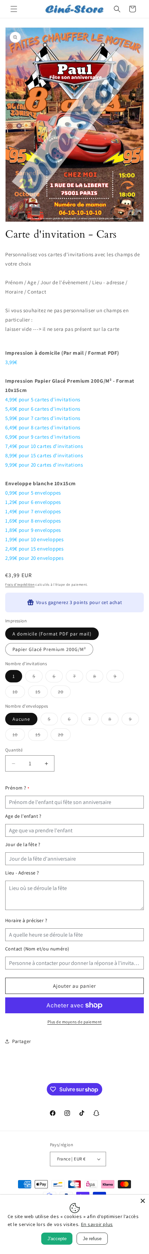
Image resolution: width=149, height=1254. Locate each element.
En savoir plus (97, 1224)
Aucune (21, 719)
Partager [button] (21, 1041)
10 (18, 693)
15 (41, 693)
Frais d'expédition (20, 584)
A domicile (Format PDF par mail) (51, 634)
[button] (13, 9)
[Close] (142, 1200)
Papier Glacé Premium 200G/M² (49, 649)
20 (64, 693)
